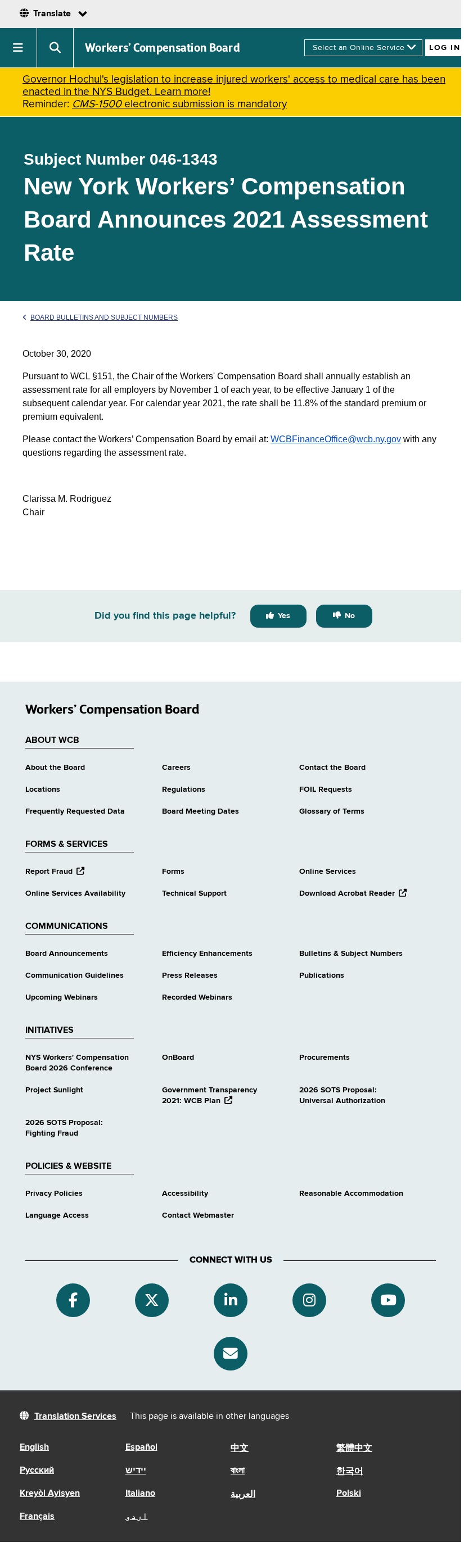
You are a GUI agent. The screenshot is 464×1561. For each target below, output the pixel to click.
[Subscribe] (230, 1354)
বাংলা (238, 1471)
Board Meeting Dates (200, 811)
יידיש (135, 1471)
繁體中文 (354, 1448)
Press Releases (190, 975)
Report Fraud (54, 871)
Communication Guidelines (74, 975)
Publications (321, 975)
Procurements (324, 1057)
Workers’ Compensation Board (162, 47)
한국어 (349, 1471)
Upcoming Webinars (61, 997)
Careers (176, 768)
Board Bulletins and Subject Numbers (104, 317)
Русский (37, 1470)
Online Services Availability (75, 893)
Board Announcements (66, 954)
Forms (173, 871)
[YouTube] (388, 1300)
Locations (42, 789)
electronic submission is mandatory (179, 104)
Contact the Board (332, 768)
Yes (284, 616)
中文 (240, 1448)
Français (37, 1516)
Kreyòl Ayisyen (50, 1493)
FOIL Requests (325, 789)
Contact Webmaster (198, 1215)
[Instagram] (309, 1300)
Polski (348, 1493)
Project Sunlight (54, 1090)
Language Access (57, 1215)
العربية (243, 1494)
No (350, 616)
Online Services (327, 871)
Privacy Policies (54, 1193)
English (34, 1447)
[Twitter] (152, 1300)
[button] (18, 47)
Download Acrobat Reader (353, 893)
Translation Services (75, 1416)
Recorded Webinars (197, 997)
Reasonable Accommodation (351, 1193)
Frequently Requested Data (75, 811)
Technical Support (194, 893)
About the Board (55, 768)
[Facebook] (73, 1300)
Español (141, 1447)
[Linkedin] (230, 1300)
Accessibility (185, 1193)
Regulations (183, 789)
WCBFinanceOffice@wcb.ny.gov (336, 439)
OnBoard (178, 1057)
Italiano (140, 1493)
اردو (136, 1516)
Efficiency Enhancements (207, 954)
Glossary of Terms (331, 811)
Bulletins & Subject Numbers (351, 954)
